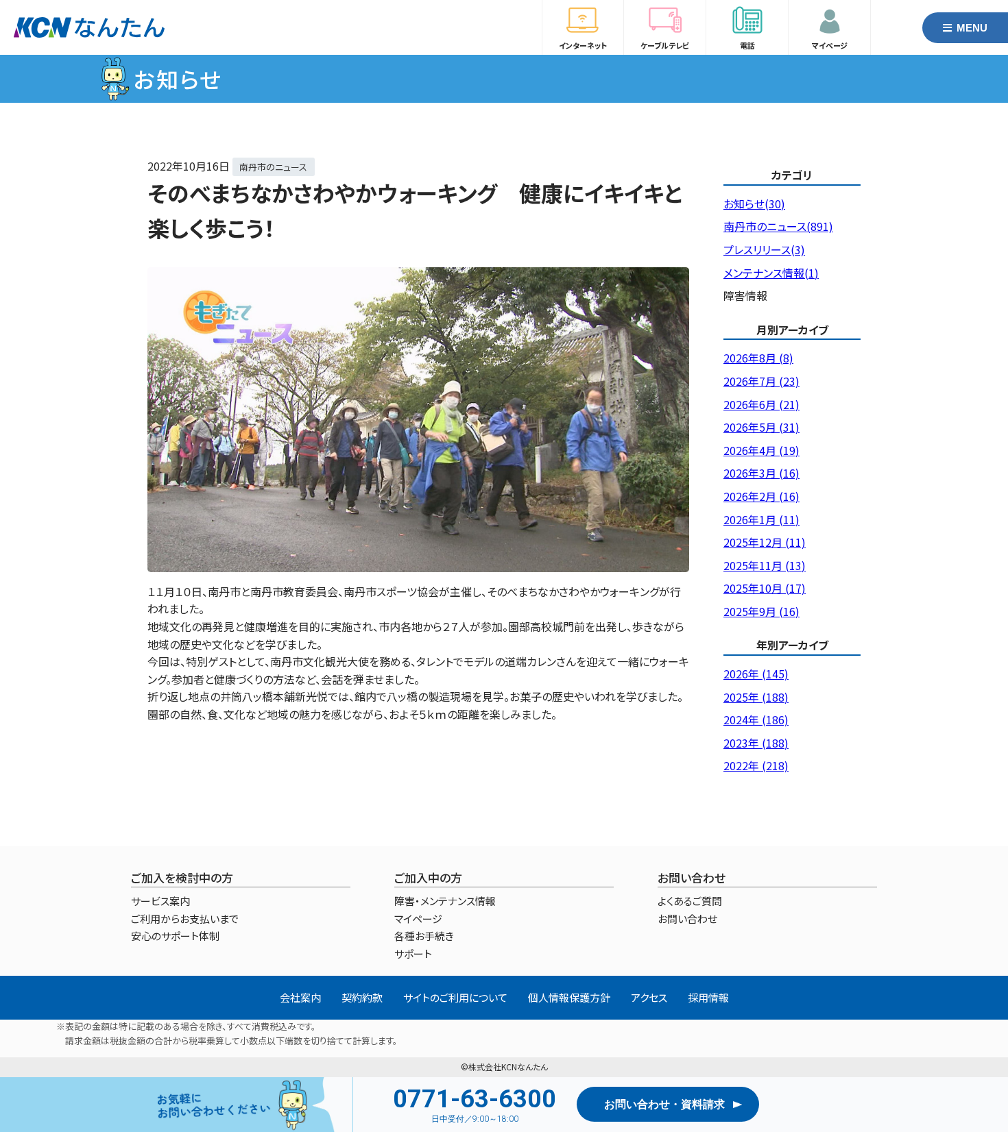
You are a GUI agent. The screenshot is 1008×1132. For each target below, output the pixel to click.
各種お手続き (424, 935)
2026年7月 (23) (761, 381)
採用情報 (708, 997)
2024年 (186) (756, 719)
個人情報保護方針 (569, 997)
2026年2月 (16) (761, 496)
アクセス (649, 997)
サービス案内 (160, 901)
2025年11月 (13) (764, 565)
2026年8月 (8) (758, 357)
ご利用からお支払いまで (185, 918)
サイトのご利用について (455, 997)
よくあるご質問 (690, 901)
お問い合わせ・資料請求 (664, 1104)
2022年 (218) (756, 765)
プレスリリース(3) (764, 249)
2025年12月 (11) (764, 542)
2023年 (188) (756, 743)
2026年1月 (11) (761, 519)
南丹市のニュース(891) (778, 226)
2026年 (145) (756, 673)
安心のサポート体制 (175, 935)
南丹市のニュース (273, 166)
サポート (413, 953)
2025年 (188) (756, 697)
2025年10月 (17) (764, 588)
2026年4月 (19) (761, 450)
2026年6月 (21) (761, 404)
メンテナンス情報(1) (771, 272)
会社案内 (300, 997)
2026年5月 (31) (761, 427)
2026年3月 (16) (761, 473)
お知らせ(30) (754, 203)
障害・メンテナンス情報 (445, 901)
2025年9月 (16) (761, 611)
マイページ (418, 918)
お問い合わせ (687, 918)
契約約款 (362, 997)
